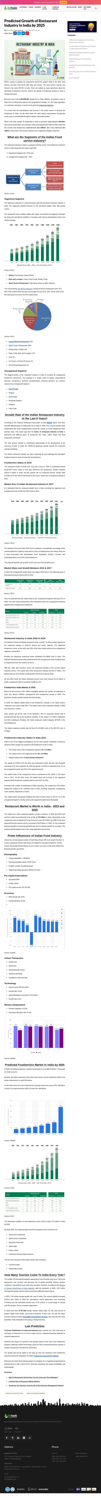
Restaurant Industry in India (14, 1393)
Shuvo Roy (10, 30)
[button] (96, 8)
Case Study (45, 8)
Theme (31, 7)
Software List (87, 8)
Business (38, 7)
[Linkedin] (18, 1437)
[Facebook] (6, 1437)
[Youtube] (29, 1437)
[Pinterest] (12, 1437)
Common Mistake (55, 8)
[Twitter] (24, 1437)
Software (23, 7)
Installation (71, 7)
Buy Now (63, 2)
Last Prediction (74, 78)
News (80, 7)
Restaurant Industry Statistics (36, 1393)
